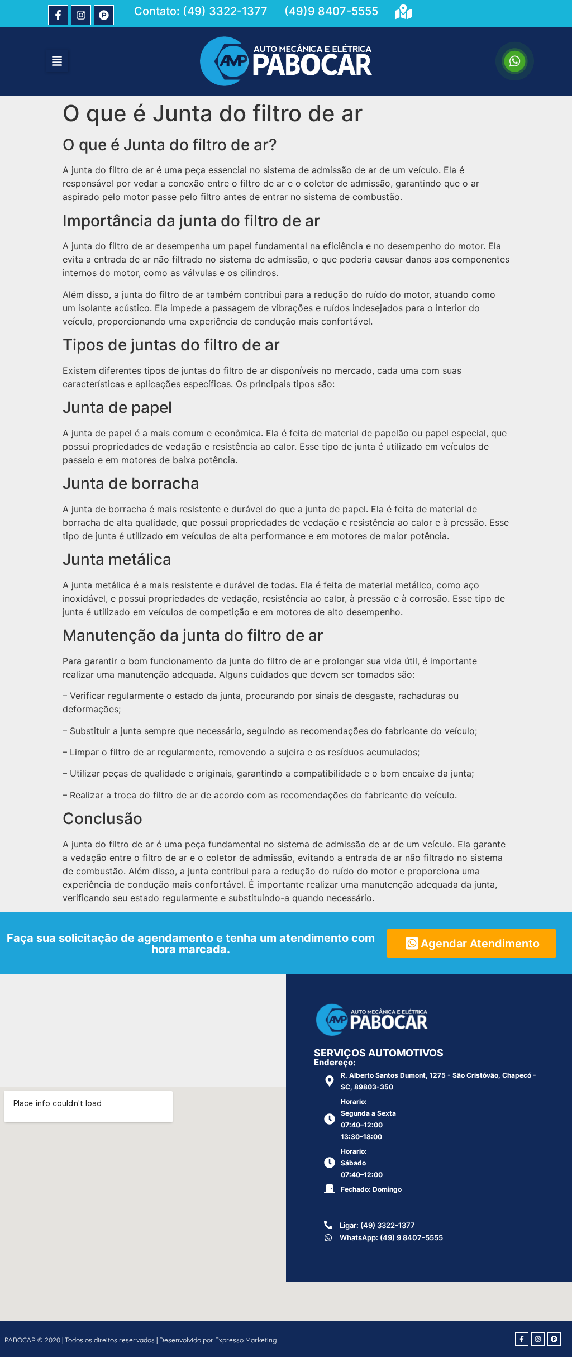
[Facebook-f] (58, 15)
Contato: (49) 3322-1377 (201, 11)
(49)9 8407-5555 (331, 11)
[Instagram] (81, 15)
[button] (57, 61)
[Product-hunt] (104, 15)
